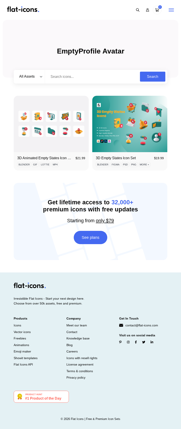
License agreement (79, 364)
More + (144, 164)
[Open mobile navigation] (171, 10)
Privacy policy (75, 377)
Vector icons (22, 332)
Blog (69, 345)
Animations (21, 345)
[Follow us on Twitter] (143, 342)
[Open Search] (137, 10)
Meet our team (76, 325)
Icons (17, 325)
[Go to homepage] (23, 9)
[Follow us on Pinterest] (120, 342)
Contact (71, 332)
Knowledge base (78, 338)
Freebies (20, 338)
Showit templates (26, 358)
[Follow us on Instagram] (128, 342)
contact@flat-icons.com (141, 325)
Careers (72, 351)
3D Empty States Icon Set (116, 158)
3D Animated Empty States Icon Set (45, 158)
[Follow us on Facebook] (136, 342)
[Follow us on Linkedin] (152, 342)
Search (152, 77)
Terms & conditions (79, 371)
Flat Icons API (23, 364)
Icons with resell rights (81, 358)
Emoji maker (22, 351)
